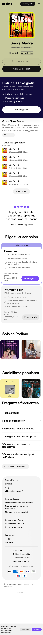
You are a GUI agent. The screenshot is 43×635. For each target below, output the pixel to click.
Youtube (9, 542)
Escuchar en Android (14, 523)
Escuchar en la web (14, 527)
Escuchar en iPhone (14, 520)
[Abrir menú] (39, 4)
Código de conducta (21, 550)
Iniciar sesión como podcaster (19, 502)
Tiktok (8, 539)
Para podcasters (13, 499)
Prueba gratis (27, 4)
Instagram (9, 535)
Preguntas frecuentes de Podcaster (16, 507)
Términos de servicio (21, 558)
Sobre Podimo (11, 480)
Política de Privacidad (21, 561)
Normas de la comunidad (16, 512)
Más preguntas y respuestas (15, 466)
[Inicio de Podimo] (7, 3)
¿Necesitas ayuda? (14, 491)
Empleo (8, 484)
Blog (7, 487)
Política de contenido (21, 554)
